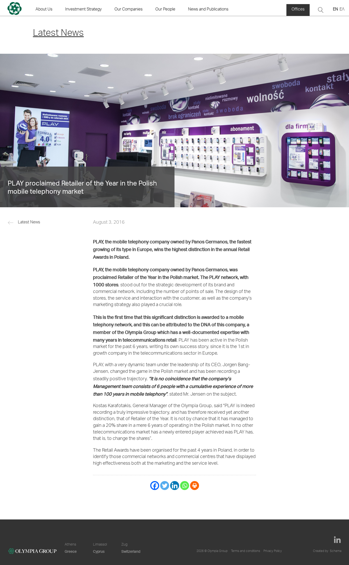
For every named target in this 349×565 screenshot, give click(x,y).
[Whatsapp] (184, 485)
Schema (335, 551)
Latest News (29, 223)
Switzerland (130, 551)
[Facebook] (154, 485)
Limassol (100, 545)
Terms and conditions (245, 551)
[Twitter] (164, 485)
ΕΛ (342, 10)
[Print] (194, 485)
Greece (71, 551)
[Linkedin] (174, 485)
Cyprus (98, 551)
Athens (70, 545)
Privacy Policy (272, 551)
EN (335, 10)
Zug (124, 545)
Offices (298, 10)
